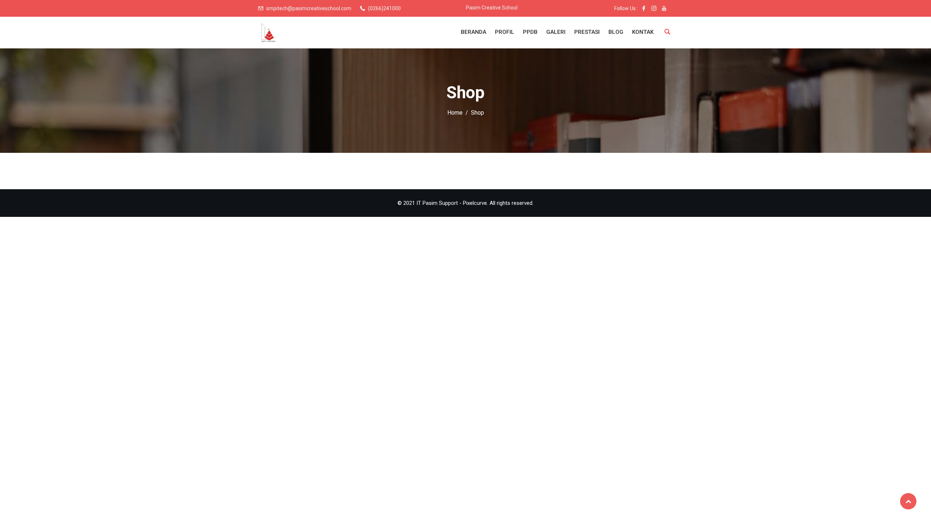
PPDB (530, 32)
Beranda (473, 32)
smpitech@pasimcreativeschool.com (308, 8)
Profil (504, 32)
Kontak (643, 32)
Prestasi (587, 32)
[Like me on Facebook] (643, 8)
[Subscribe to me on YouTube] (664, 8)
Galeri (556, 32)
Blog (615, 32)
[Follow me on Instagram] (653, 8)
